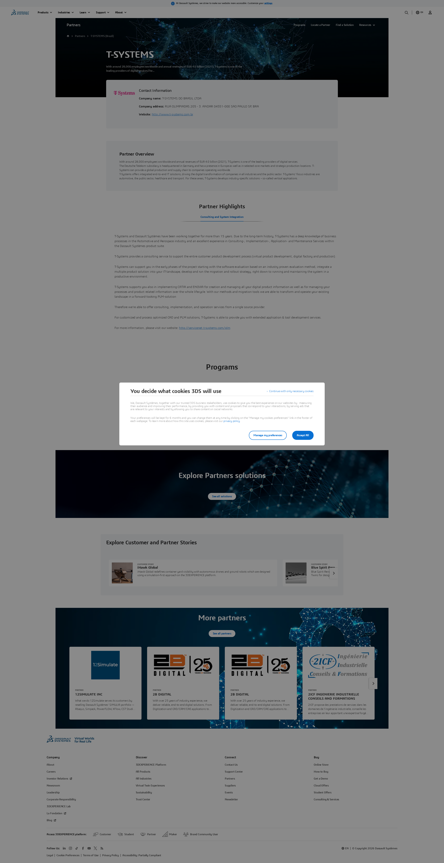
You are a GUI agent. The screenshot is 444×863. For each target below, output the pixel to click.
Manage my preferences (267, 435)
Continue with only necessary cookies (291, 391)
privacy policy (231, 421)
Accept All (303, 435)
